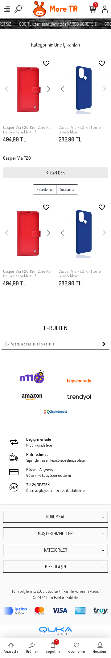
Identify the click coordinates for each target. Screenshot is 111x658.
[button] (6, 89)
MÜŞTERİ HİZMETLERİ (55, 533)
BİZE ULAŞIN (55, 566)
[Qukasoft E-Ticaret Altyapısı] (55, 631)
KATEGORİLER (55, 550)
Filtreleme (44, 189)
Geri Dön (57, 172)
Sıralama (67, 189)
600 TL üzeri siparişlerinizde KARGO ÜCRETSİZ (57, 24)
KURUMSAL (55, 516)
